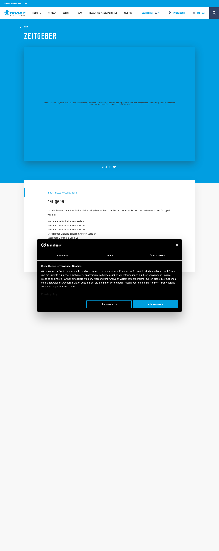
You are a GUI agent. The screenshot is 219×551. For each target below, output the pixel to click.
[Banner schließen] (177, 245)
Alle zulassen (155, 304)
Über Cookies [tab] (157, 255)
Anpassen (107, 304)
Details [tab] (110, 255)
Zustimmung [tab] (61, 255)
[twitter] (115, 167)
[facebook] (111, 167)
